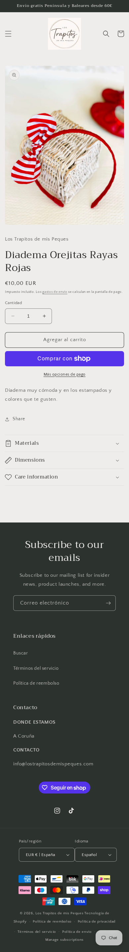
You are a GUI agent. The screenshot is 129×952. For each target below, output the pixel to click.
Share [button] (19, 419)
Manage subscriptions (64, 940)
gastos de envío (54, 292)
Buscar (20, 653)
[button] (8, 33)
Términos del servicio (36, 668)
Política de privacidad (96, 922)
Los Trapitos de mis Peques (59, 913)
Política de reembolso (36, 683)
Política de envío (77, 932)
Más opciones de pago (65, 374)
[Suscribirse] (108, 603)
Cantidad (13, 302)
